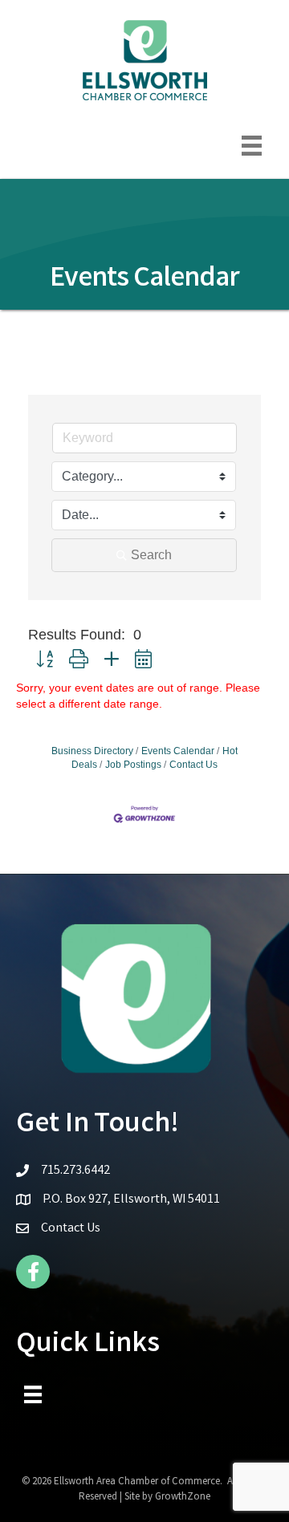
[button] (44, 660)
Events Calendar (177, 751)
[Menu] (251, 145)
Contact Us (193, 764)
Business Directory (92, 751)
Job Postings (133, 764)
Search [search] (151, 555)
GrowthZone (182, 1497)
